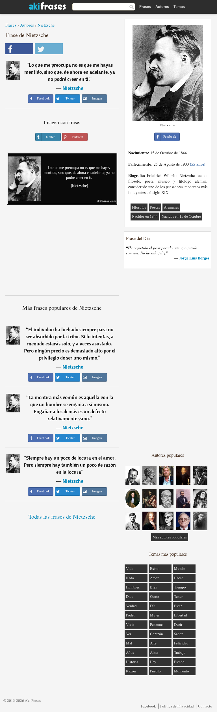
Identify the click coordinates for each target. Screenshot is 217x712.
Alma (154, 652)
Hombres (133, 587)
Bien (153, 587)
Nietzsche (46, 25)
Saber (178, 633)
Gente (154, 596)
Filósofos (139, 207)
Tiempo (180, 587)
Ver (128, 633)
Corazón (156, 633)
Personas (156, 624)
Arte (153, 643)
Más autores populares (170, 537)
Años (130, 652)
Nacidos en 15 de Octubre (181, 216)
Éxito (154, 568)
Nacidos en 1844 (145, 216)
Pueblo (155, 671)
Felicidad (181, 643)
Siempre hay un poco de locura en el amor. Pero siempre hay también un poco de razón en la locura (70, 465)
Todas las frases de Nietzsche (62, 516)
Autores (162, 7)
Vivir (130, 624)
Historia (132, 661)
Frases (145, 7)
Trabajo (180, 652)
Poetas (155, 207)
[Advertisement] (62, 252)
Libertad (180, 615)
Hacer (178, 577)
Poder (130, 615)
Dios (129, 596)
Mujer (154, 615)
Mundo (179, 568)
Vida (129, 568)
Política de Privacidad (177, 706)
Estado (179, 661)
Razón (131, 671)
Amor (154, 577)
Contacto (205, 706)
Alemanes (171, 207)
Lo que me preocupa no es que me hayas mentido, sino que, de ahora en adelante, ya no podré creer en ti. (69, 72)
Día (152, 605)
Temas (179, 7)
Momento (181, 671)
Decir (178, 624)
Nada (130, 577)
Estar (178, 605)
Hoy (153, 661)
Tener (178, 596)
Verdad (131, 605)
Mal (129, 643)
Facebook (148, 706)
